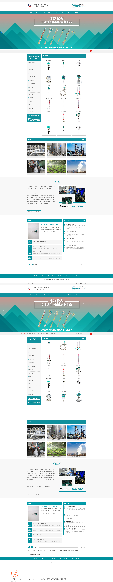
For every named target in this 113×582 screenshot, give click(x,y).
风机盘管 (64, 267)
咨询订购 (38, 211)
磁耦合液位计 (31, 69)
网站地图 (81, 283)
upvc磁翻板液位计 (32, 83)
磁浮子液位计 (31, 87)
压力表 (30, 104)
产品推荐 (36, 12)
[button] (111, 32)
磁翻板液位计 (31, 73)
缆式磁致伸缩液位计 (63, 84)
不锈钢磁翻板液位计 (32, 76)
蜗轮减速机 (72, 267)
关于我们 (69, 12)
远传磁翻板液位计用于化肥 (36, 174)
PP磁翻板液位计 (32, 80)
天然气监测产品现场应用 (36, 439)
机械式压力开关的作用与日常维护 (39, 246)
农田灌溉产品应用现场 (56, 174)
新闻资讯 (49, 12)
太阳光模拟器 (33, 267)
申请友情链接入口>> (82, 264)
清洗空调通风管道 (53, 267)
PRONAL (79, 267)
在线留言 (77, 283)
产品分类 (43, 12)
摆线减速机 (68, 267)
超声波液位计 (31, 94)
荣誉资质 (63, 12)
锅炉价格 (76, 267)
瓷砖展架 (37, 267)
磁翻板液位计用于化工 (77, 157)
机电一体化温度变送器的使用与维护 (39, 241)
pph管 (45, 267)
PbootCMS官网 (37, 579)
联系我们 (76, 12)
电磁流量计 (31, 111)
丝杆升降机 (34, 554)
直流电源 (60, 267)
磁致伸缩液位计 (32, 62)
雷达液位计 (31, 90)
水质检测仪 (38, 554)
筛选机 (58, 267)
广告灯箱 (48, 267)
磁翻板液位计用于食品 (56, 439)
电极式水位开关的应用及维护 (71, 245)
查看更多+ (53, 231)
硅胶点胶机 (30, 554)
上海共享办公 (41, 267)
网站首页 (30, 12)
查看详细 (30, 211)
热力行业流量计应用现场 (76, 174)
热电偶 (30, 101)
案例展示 (56, 12)
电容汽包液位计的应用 (37, 251)
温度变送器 (31, 97)
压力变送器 (31, 108)
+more (83, 55)
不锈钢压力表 (49, 71)
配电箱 (29, 267)
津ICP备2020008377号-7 (66, 279)
